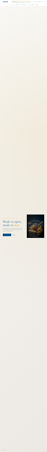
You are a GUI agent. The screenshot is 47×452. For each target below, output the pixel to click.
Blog (29, 4)
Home (10, 4)
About (32, 4)
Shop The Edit (7, 234)
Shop (13, 4)
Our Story (13, 234)
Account (35, 1)
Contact (36, 4)
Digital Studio (23, 4)
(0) (39, 1)
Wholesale (18, 4)
